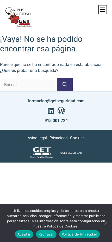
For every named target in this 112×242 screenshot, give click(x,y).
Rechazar (46, 234)
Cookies (77, 138)
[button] (102, 9)
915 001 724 (56, 120)
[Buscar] (65, 84)
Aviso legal (37, 138)
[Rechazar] (105, 223)
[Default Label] (50, 111)
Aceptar (24, 234)
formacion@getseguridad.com (56, 100)
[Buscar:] (28, 84)
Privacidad (58, 138)
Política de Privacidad (79, 234)
